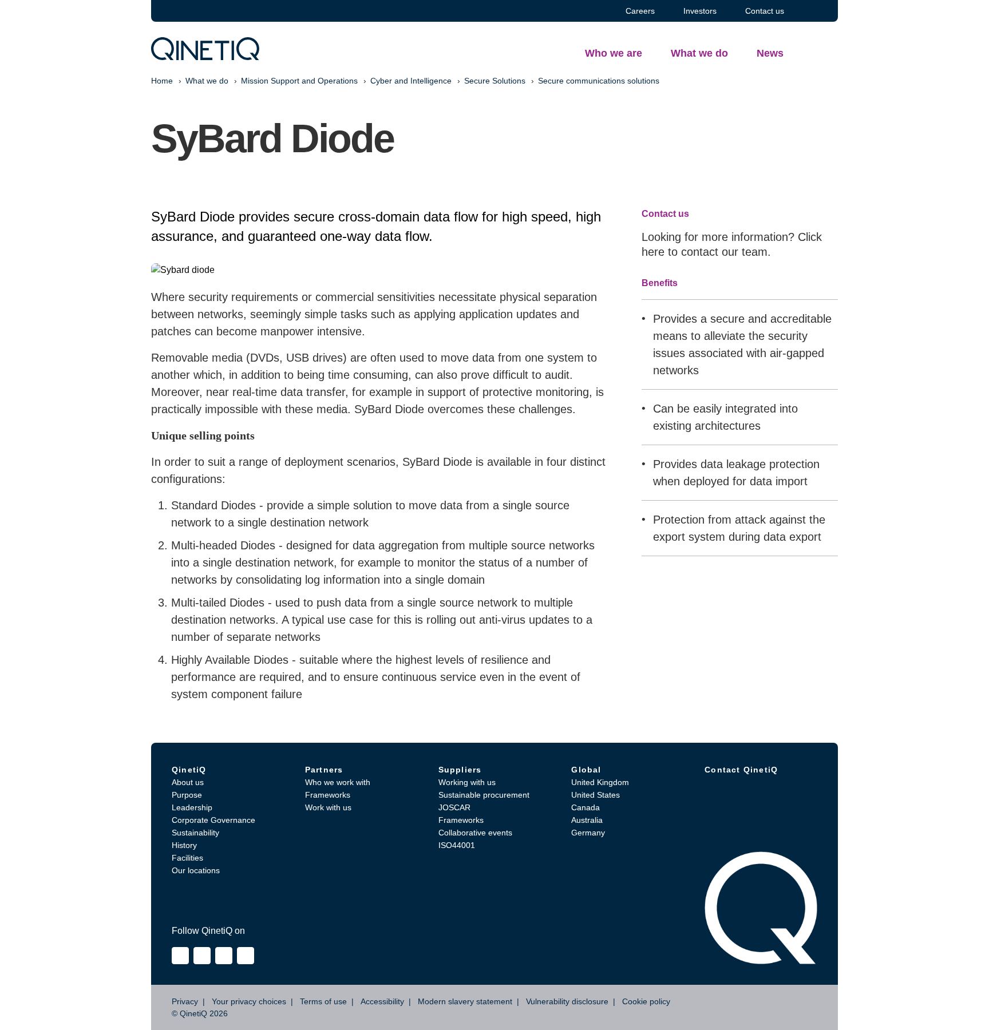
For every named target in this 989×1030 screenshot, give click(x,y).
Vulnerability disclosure (567, 1001)
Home (162, 80)
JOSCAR (454, 807)
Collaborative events (475, 832)
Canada (585, 807)
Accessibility (382, 1001)
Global (586, 769)
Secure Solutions (494, 80)
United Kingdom (600, 782)
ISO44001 (456, 845)
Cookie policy (646, 1001)
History (184, 845)
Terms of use (323, 1001)
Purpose (187, 794)
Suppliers (460, 769)
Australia (587, 820)
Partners (324, 769)
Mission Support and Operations (299, 80)
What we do (206, 80)
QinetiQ (189, 769)
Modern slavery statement (465, 1001)
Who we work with (337, 782)
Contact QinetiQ (741, 769)
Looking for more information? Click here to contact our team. (732, 244)
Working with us (467, 782)
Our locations (196, 870)
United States (595, 794)
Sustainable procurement (483, 794)
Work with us (328, 807)
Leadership (192, 807)
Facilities (187, 857)
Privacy (185, 1001)
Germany (588, 832)
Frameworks (327, 794)
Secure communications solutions (598, 80)
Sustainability (195, 832)
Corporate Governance (213, 820)
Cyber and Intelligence (411, 80)
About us (188, 782)
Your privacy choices (249, 1001)
